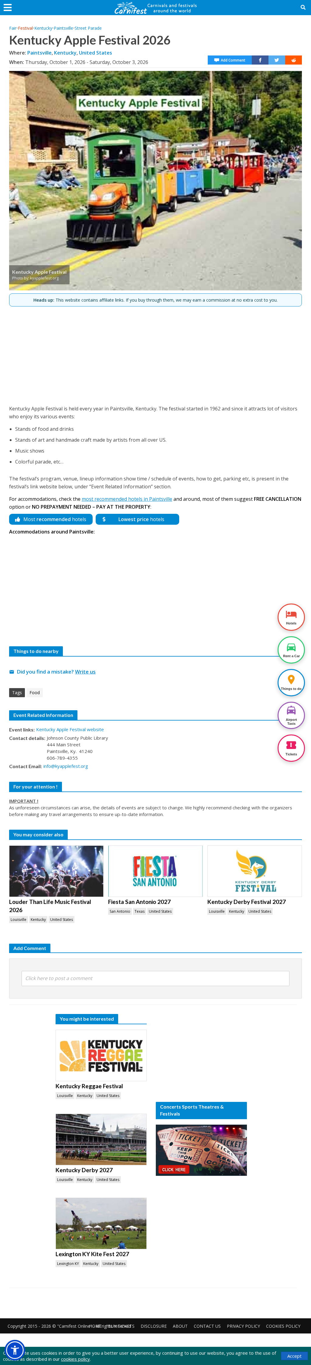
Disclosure (154, 1326)
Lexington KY (68, 1263)
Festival (25, 28)
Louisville (18, 919)
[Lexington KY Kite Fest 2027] (101, 1223)
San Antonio (120, 911)
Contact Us (207, 1326)
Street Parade (88, 28)
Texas (140, 911)
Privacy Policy (243, 1326)
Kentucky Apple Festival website (70, 729)
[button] (15, 1350)
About (180, 1326)
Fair (12, 28)
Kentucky (43, 28)
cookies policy (75, 1359)
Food (34, 692)
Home (95, 1326)
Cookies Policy (283, 1326)
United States (95, 52)
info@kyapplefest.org (65, 766)
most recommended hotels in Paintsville (127, 499)
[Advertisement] (155, 353)
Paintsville (63, 28)
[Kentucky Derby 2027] (101, 1139)
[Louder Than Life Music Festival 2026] (56, 871)
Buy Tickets (121, 1326)
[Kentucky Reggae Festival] (101, 1055)
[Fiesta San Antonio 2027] (155, 871)
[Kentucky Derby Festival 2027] (254, 871)
